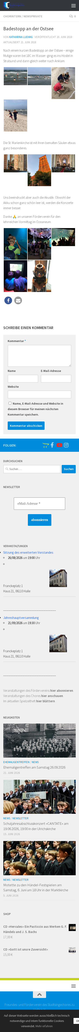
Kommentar (17, 341)
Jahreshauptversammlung (21, 618)
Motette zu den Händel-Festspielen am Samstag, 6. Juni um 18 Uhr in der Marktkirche (35, 888)
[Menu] (73, 5)
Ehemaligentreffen (16, 762)
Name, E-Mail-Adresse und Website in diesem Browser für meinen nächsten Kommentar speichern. (35, 409)
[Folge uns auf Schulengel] (45, 445)
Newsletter (21, 818)
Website (13, 387)
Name (12, 371)
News (35, 762)
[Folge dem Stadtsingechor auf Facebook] (52, 445)
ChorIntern (12, 16)
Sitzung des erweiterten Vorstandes (28, 552)
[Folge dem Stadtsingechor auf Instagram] (66, 445)
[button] (8, 300)
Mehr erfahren (44, 1026)
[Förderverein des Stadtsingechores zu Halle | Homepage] (17, 5)
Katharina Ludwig (21, 37)
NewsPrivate (32, 16)
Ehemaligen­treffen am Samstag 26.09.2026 (34, 767)
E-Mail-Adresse (51, 371)
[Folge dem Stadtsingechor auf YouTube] (59, 445)
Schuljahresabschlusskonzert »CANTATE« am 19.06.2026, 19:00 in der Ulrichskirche (35, 826)
